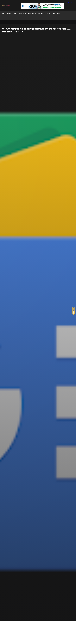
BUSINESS (9, 13)
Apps (15, 13)
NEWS (3, 13)
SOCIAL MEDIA (22, 13)
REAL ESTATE (47, 13)
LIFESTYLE (40, 13)
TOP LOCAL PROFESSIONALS (8, 18)
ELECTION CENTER (56, 13)
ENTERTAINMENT (31, 13)
